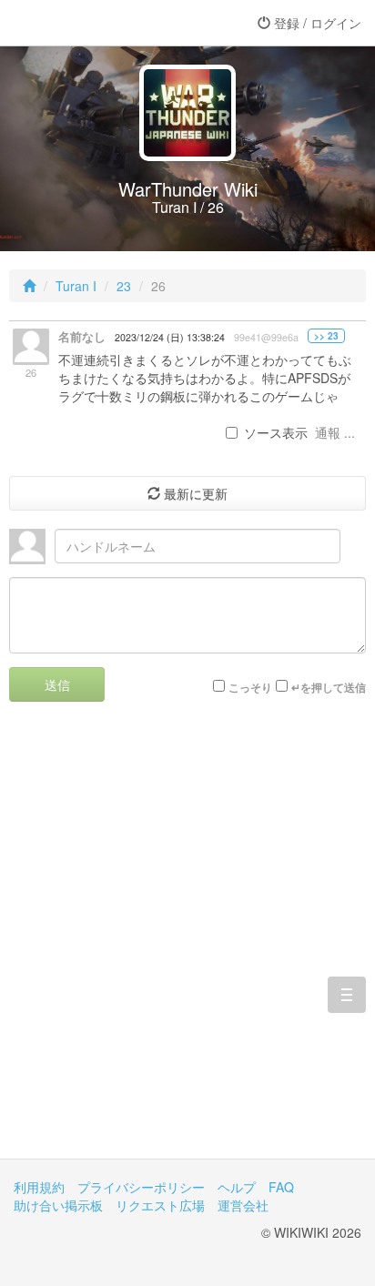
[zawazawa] (86, 23)
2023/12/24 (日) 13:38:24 (170, 337)
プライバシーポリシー (141, 1187)
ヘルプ (237, 1187)
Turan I (76, 286)
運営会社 (243, 1205)
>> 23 (326, 335)
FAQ (281, 1187)
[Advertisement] (187, 943)
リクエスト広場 (160, 1205)
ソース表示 (276, 432)
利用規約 (39, 1187)
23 (124, 286)
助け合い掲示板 (58, 1205)
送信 (57, 684)
